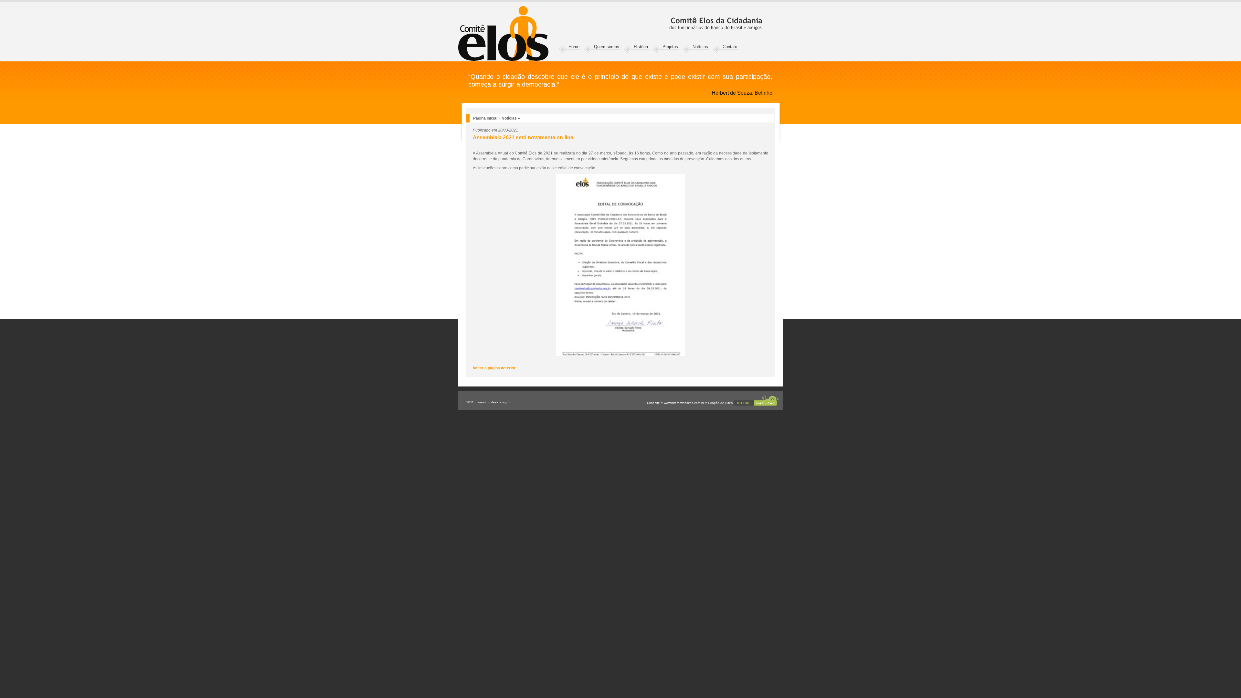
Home (573, 46)
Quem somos (606, 46)
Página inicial (485, 118)
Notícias (700, 46)
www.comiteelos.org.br (494, 402)
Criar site (653, 403)
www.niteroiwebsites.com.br (684, 403)
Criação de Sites (720, 403)
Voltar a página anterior (494, 368)
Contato (730, 46)
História (641, 46)
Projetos (670, 46)
